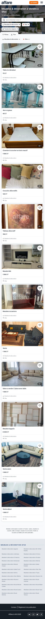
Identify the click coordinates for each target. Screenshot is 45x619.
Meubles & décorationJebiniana (10, 554)
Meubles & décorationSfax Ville (32, 569)
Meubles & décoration (12, 24)
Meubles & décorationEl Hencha (10, 557)
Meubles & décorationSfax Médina (11, 576)
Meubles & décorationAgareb (10, 549)
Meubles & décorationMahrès (32, 561)
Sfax (27, 24)
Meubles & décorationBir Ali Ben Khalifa (32, 549)
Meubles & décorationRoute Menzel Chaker (11, 585)
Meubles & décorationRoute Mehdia (9, 594)
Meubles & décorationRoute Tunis (33, 589)
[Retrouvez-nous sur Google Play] (29, 614)
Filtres (6, 34)
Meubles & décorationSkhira (9, 572)
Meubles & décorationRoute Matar (33, 584)
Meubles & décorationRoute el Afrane (10, 580)
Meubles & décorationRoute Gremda (31, 580)
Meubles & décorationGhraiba (32, 557)
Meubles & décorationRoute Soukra (11, 589)
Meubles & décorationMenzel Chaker (10, 565)
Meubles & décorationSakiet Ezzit (11, 569)
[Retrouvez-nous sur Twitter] (37, 614)
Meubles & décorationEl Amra (32, 554)
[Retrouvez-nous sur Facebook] (41, 614)
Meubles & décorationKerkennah (11, 561)
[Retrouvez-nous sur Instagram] (33, 614)
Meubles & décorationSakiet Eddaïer (31, 565)
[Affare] (7, 2)
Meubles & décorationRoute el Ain (33, 576)
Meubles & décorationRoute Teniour (31, 594)
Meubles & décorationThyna (31, 572)
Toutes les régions (11, 29)
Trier (14, 34)
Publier (34, 2)
